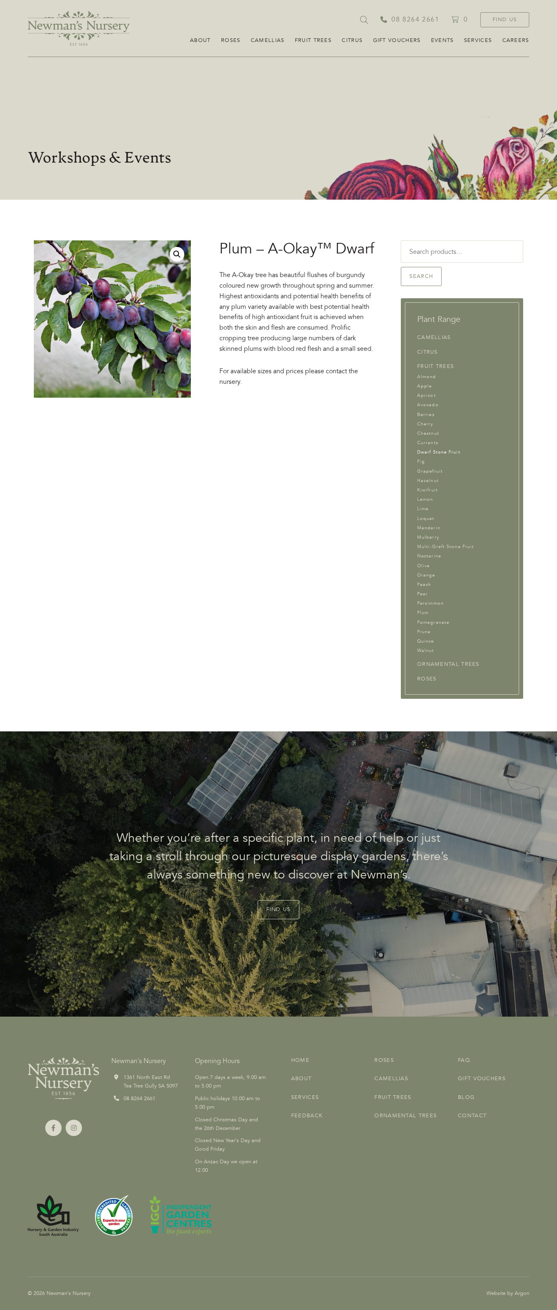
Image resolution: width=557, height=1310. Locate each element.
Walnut (425, 650)
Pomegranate (433, 622)
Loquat (426, 518)
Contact (472, 1115)
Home (300, 1060)
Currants (427, 442)
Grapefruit (430, 471)
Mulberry (428, 537)
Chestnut (428, 433)
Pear (422, 594)
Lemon (425, 499)
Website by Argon (507, 1293)
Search (421, 276)
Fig (421, 461)
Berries (426, 414)
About (200, 40)
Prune (424, 631)
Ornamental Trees (448, 664)
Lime (423, 508)
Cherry (425, 424)
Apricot (426, 395)
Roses (231, 40)
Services (478, 40)
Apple (424, 386)
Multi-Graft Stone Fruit (445, 546)
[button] (177, 254)
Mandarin (428, 528)
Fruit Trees (313, 40)
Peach (424, 584)
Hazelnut (428, 480)
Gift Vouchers (397, 40)
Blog (466, 1097)
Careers (515, 40)
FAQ (464, 1060)
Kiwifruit (427, 490)
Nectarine (429, 556)
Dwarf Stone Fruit (438, 452)
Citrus (352, 40)
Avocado (428, 404)
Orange (426, 575)
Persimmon (430, 603)
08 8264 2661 (139, 1098)
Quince (425, 641)
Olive (423, 565)
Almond (426, 376)
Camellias (268, 40)
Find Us (505, 19)
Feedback (307, 1115)
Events (442, 40)
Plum (423, 612)
